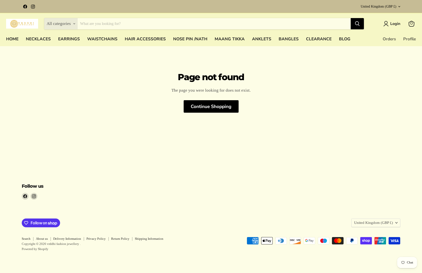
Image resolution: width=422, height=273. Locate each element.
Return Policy (120, 238)
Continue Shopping (211, 106)
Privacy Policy (96, 238)
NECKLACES (38, 39)
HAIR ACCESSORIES (145, 39)
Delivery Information (67, 238)
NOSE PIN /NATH (190, 39)
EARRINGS (69, 39)
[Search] (357, 23)
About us (42, 238)
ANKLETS (261, 39)
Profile (409, 39)
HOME (12, 39)
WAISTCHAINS (102, 39)
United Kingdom (378, 6)
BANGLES (289, 39)
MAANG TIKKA (230, 39)
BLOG (344, 39)
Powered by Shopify (35, 249)
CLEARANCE (319, 39)
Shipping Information (149, 238)
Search (26, 238)
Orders (389, 39)
